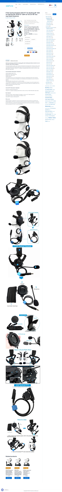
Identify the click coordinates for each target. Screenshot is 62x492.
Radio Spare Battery (48, 111)
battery (51, 87)
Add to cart (30, 48)
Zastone (49, 121)
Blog (16, 7)
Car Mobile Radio (48, 89)
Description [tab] (8, 60)
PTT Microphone (53, 108)
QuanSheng (47, 109)
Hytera (54, 100)
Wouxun (53, 119)
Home (25, 20)
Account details (25, 4)
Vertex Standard (52, 115)
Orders (19, 4)
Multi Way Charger (47, 108)
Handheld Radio (48, 97)
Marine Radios (47, 104)
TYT (52, 114)
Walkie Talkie (52, 117)
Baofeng (47, 87)
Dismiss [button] (44, 1)
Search (46, 12)
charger (54, 89)
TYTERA (55, 114)
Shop (16, 4)
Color (25, 35)
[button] (28, 4)
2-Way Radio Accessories (30, 20)
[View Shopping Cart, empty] (55, 6)
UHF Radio (47, 115)
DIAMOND (52, 91)
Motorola (47, 106)
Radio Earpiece (26, 25)
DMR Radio (47, 92)
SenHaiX (54, 111)
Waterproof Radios (48, 119)
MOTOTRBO (52, 106)
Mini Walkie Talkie (52, 104)
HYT (52, 100)
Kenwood (51, 102)
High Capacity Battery (49, 99)
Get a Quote (27, 55)
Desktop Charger (48, 91)
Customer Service (33, 4)
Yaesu (46, 121)
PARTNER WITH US (41, 4)
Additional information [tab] (14, 60)
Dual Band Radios (48, 94)
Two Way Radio (48, 114)
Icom (46, 102)
